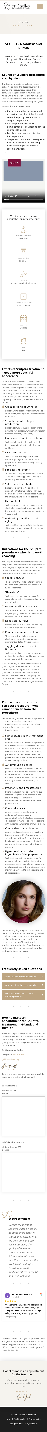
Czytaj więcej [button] (10, 1317)
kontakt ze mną (21, 1391)
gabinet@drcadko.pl (11, 1059)
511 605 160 (18, 1054)
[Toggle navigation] (40, 6)
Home (16, 25)
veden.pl (33, 1423)
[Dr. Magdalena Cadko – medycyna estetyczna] (17, 7)
